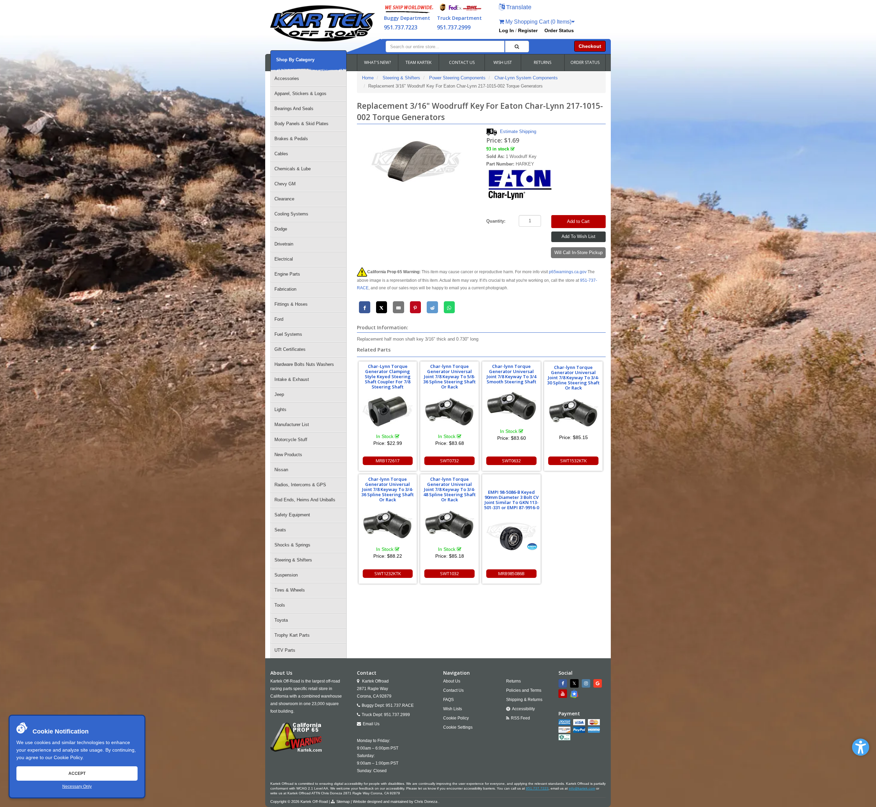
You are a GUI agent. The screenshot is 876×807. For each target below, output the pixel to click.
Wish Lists (452, 708)
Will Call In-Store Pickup (578, 252)
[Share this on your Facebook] (364, 307)
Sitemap (343, 801)
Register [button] (528, 30)
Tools (279, 605)
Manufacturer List (291, 424)
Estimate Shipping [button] (518, 131)
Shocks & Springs (292, 544)
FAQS (448, 699)
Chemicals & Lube (292, 168)
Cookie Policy (68, 757)
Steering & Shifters (293, 560)
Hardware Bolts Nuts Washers (304, 364)
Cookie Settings (458, 727)
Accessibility (523, 708)
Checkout (590, 46)
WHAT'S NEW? (377, 62)
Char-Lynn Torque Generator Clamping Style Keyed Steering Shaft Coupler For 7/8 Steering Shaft (388, 376)
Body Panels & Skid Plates (301, 123)
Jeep (279, 394)
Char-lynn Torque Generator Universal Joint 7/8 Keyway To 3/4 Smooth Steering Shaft (511, 374)
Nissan (281, 469)
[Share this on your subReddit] (432, 307)
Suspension (286, 575)
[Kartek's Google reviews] (598, 683)
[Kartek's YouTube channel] (563, 693)
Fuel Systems (288, 334)
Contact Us (453, 690)
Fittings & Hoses (291, 304)
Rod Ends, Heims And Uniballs (304, 499)
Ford (278, 319)
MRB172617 (387, 461)
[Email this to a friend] (398, 307)
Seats (280, 529)
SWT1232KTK (387, 573)
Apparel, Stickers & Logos (300, 93)
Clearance (284, 198)
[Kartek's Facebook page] (563, 683)
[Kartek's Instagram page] (587, 683)
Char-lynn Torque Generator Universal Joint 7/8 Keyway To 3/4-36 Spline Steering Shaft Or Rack (387, 489)
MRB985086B (511, 573)
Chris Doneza (425, 801)
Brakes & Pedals (291, 138)
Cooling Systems (291, 213)
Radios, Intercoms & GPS (300, 484)
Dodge (280, 228)
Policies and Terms (523, 690)
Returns (513, 681)
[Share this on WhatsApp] (449, 307)
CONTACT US (462, 62)
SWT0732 (449, 461)
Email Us (371, 724)
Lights (280, 409)
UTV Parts (284, 650)
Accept (77, 773)
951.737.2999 (454, 27)
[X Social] (575, 683)
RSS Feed (520, 718)
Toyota (281, 620)
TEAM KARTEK (418, 62)
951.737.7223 (400, 27)
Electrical (283, 259)
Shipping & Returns (524, 699)
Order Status (559, 30)
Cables (281, 153)
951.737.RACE (400, 705)
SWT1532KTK (573, 461)
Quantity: (495, 221)
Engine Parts (287, 274)
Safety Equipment (292, 514)
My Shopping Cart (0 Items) (537, 22)
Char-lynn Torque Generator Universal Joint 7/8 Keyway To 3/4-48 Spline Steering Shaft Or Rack (449, 489)
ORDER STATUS (585, 62)
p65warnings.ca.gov (568, 271)
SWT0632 (511, 461)
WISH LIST (502, 62)
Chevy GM (285, 183)
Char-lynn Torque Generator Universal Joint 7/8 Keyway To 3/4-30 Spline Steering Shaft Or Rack (573, 377)
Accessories (286, 78)
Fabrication (285, 289)
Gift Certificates (290, 349)
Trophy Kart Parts (292, 635)
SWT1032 (449, 573)
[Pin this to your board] (415, 307)
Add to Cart (578, 221)
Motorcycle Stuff (290, 439)
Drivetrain (283, 244)
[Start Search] (517, 46)
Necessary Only (77, 786)
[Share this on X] (381, 307)
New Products (288, 454)
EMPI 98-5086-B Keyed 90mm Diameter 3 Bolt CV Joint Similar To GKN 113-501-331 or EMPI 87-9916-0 (511, 500)
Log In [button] (506, 30)
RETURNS (542, 62)
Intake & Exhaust (291, 379)
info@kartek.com (582, 788)
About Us (451, 681)
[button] (860, 747)
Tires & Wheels (289, 590)
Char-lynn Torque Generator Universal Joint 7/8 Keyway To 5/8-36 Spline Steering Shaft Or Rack (449, 376)
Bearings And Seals (293, 108)
